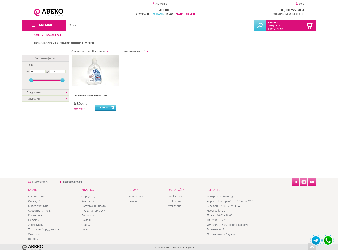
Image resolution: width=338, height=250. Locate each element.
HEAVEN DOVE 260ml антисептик (90, 96)
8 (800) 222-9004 (292, 10)
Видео (170, 14)
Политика (87, 215)
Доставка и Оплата (93, 205)
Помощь (86, 220)
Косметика (35, 215)
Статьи (86, 224)
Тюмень (133, 201)
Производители (53, 35)
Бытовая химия (38, 205)
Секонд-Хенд (36, 196)
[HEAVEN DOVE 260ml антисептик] (95, 70)
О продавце (88, 196)
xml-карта (174, 201)
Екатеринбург (137, 196)
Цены (84, 229)
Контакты (158, 14)
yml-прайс (174, 205)
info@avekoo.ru (40, 182)
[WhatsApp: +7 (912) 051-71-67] (328, 240)
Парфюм (33, 220)
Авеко (37, 35)
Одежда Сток (36, 201)
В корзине (273, 22)
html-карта (175, 196)
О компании (143, 14)
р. (281, 28)
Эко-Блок (34, 234)
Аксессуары (35, 224)
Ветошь (33, 238)
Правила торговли (93, 210)
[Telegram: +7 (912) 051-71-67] (316, 240)
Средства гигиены (39, 210)
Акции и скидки (185, 14)
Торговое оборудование (43, 229)
